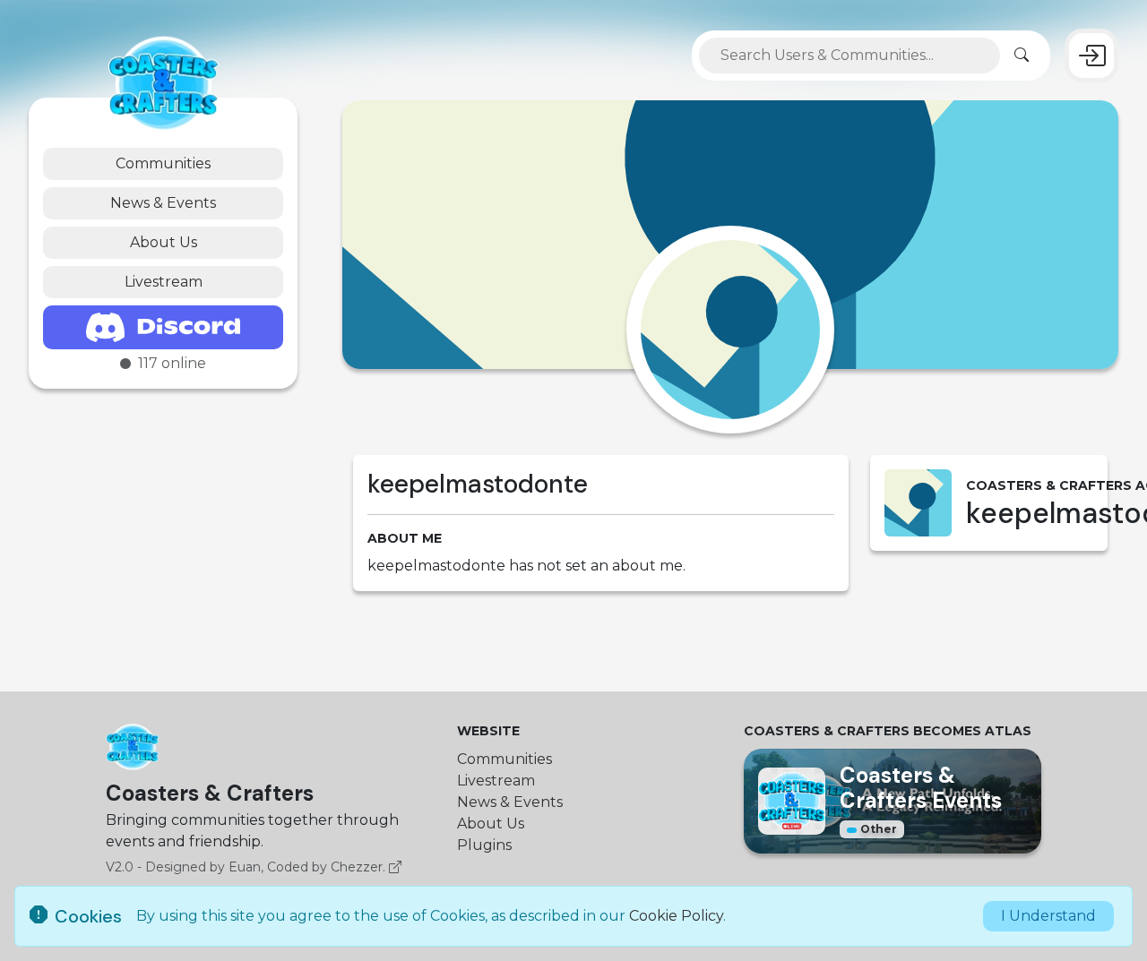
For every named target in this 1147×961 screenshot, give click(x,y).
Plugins (484, 845)
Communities (163, 163)
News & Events (163, 202)
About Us (163, 242)
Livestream (164, 281)
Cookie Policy (676, 915)
